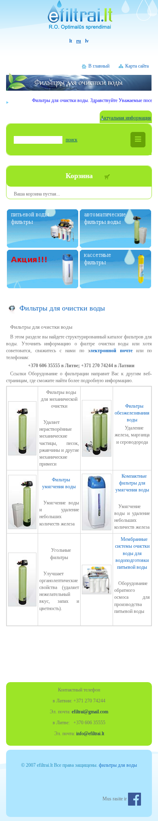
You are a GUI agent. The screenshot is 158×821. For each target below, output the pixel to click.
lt (70, 41)
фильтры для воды (118, 765)
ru (78, 41)
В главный (98, 66)
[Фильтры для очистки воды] (79, 19)
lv (87, 41)
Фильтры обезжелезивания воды (132, 413)
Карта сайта (137, 66)
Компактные (132, 483)
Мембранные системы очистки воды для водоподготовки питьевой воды (132, 553)
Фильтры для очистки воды (62, 308)
